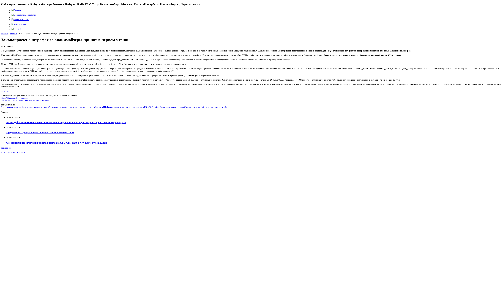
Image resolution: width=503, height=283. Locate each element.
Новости (13, 33)
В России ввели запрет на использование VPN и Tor (128, 107)
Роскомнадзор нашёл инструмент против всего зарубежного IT (77, 107)
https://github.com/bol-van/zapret (14, 98)
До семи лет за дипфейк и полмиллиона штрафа (205, 107)
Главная (4, 33)
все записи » (6, 148)
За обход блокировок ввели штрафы (168, 107)
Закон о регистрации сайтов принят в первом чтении (25, 107)
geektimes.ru (6, 91)
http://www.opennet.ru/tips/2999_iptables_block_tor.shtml (25, 100)
